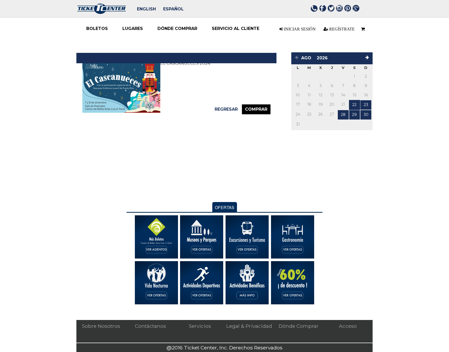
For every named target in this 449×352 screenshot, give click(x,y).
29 (354, 114)
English (146, 9)
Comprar (256, 109)
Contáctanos (150, 326)
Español (173, 9)
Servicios (200, 326)
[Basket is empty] (362, 29)
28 (343, 114)
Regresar (226, 109)
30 (366, 114)
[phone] (314, 9)
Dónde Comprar (299, 326)
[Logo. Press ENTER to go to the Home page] (101, 12)
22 (354, 104)
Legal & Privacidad (249, 326)
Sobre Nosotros (101, 326)
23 (366, 104)
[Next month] (368, 58)
